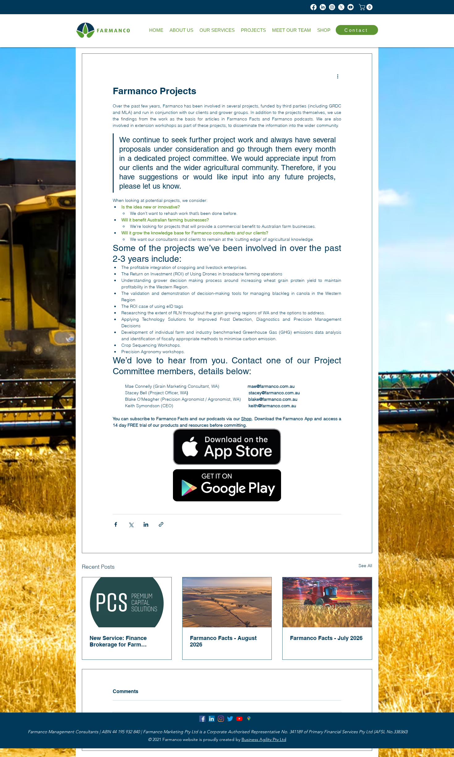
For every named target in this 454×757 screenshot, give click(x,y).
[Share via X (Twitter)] (131, 524)
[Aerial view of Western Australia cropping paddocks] (227, 602)
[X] (341, 7)
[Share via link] (161, 524)
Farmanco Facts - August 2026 (223, 641)
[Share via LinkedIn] (146, 524)
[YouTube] (239, 719)
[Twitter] (230, 719)
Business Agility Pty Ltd (264, 739)
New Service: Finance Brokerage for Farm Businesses (118, 641)
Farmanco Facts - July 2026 (326, 638)
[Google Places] (249, 719)
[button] (217, 30)
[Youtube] (350, 7)
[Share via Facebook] (116, 524)
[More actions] (337, 76)
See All (365, 565)
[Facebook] (313, 7)
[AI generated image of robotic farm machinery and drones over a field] (327, 602)
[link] (366, 7)
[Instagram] (332, 7)
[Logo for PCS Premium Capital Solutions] (126, 602)
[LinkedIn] (323, 7)
